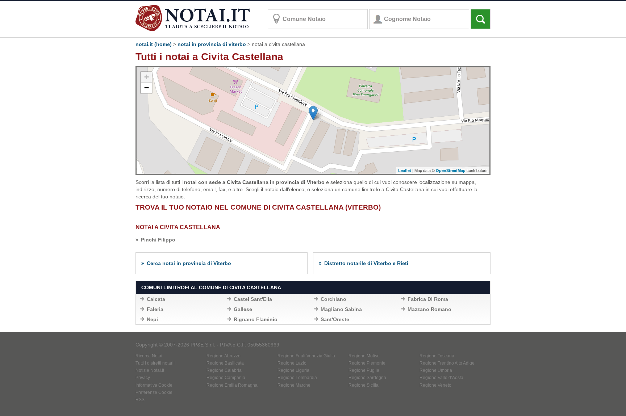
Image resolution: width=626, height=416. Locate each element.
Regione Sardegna (367, 377)
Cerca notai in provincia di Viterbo (189, 263)
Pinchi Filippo (158, 240)
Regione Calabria (224, 370)
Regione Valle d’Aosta (441, 377)
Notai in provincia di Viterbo (212, 44)
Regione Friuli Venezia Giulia (306, 355)
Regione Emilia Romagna (232, 385)
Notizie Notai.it (149, 370)
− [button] (146, 87)
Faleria (155, 309)
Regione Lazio (291, 363)
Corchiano (333, 299)
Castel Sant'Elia (253, 299)
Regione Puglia (364, 370)
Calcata (156, 299)
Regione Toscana (437, 355)
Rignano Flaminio (255, 319)
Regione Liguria (293, 370)
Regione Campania (225, 377)
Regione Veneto (435, 385)
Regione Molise (364, 355)
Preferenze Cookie (153, 392)
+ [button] (146, 76)
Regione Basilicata (225, 363)
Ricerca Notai (148, 355)
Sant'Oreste (335, 319)
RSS (140, 399)
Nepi (152, 319)
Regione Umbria (436, 370)
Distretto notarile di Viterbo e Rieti (366, 263)
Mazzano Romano (429, 309)
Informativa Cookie (153, 385)
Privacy (142, 377)
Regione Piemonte (367, 363)
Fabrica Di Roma (428, 299)
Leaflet (404, 170)
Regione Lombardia (297, 377)
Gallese (243, 309)
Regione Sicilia (364, 385)
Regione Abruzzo (223, 355)
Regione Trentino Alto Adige (447, 363)
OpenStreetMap (451, 170)
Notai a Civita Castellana (177, 227)
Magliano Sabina (341, 309)
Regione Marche (293, 385)
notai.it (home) (153, 44)
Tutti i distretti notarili (155, 363)
